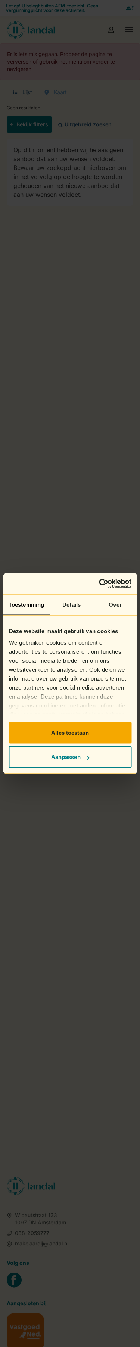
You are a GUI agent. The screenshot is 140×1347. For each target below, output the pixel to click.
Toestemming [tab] (26, 604)
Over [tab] (115, 604)
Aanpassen (66, 757)
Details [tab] (71, 604)
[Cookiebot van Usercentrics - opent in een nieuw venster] (99, 584)
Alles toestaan (69, 732)
